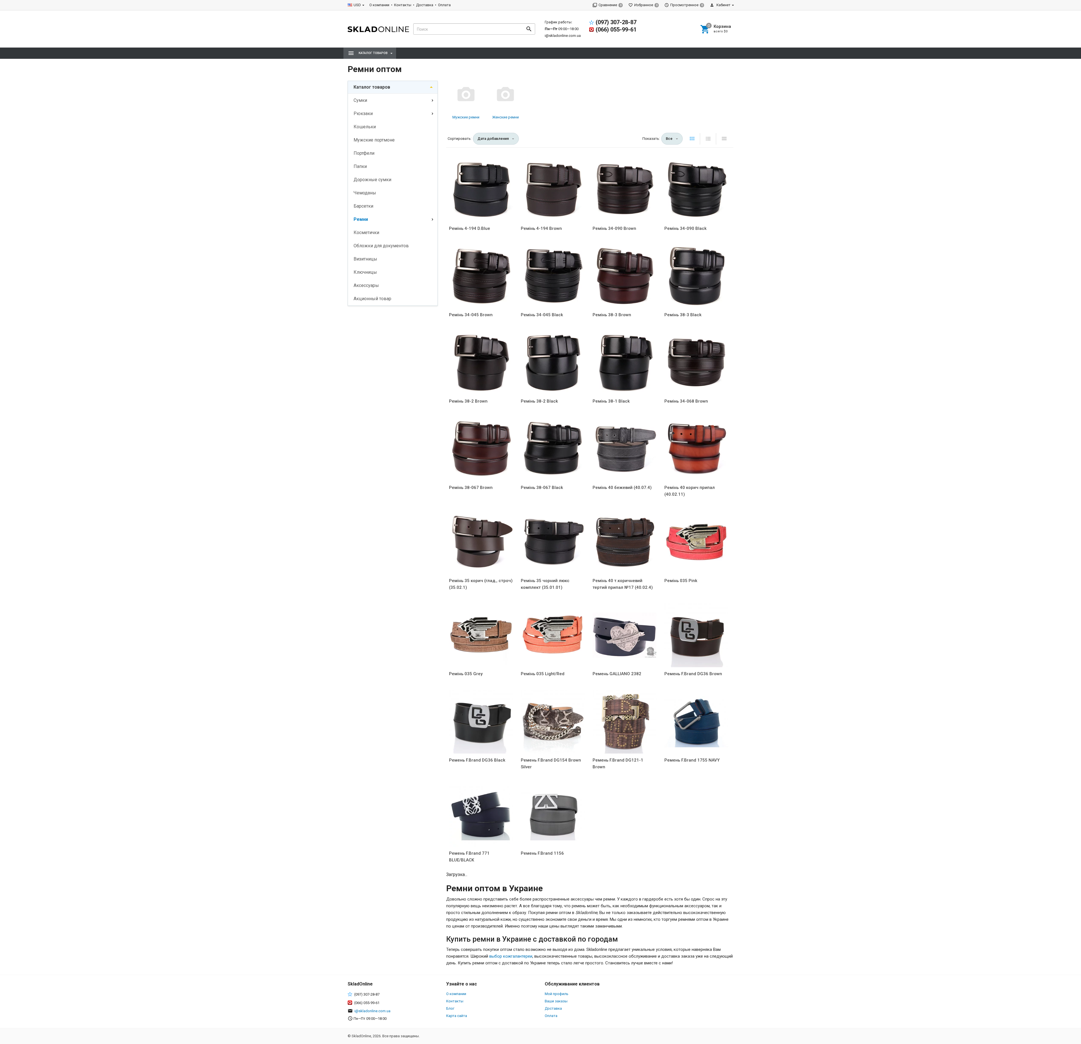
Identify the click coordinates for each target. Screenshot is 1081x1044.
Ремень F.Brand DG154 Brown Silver (551, 763)
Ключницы (365, 272)
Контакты (402, 5)
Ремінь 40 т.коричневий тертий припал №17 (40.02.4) (623, 584)
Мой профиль (556, 994)
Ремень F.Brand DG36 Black (477, 760)
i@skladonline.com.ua (563, 35)
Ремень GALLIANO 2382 (617, 673)
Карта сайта (456, 1016)
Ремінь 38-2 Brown (468, 401)
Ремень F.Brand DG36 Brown (693, 673)
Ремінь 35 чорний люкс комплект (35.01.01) (545, 584)
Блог (450, 1008)
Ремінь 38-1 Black (611, 401)
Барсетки (363, 206)
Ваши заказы (556, 1001)
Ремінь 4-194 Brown (541, 228)
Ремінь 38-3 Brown (612, 314)
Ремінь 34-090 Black (685, 228)
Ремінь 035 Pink (680, 580)
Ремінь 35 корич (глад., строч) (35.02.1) (481, 584)
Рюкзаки (363, 113)
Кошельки (365, 126)
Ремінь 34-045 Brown (471, 314)
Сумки (360, 100)
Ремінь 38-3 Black (683, 314)
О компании (379, 5)
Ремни (361, 219)
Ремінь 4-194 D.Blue (469, 228)
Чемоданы (365, 193)
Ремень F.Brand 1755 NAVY (692, 760)
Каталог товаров (372, 87)
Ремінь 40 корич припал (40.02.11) (689, 491)
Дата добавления (493, 138)
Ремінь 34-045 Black (542, 314)
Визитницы (365, 259)
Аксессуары (366, 285)
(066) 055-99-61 (616, 29)
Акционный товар (372, 298)
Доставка (424, 5)
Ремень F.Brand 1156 (542, 853)
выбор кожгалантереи (510, 956)
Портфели (364, 153)
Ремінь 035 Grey (466, 673)
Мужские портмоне (374, 140)
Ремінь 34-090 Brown (614, 228)
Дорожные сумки (372, 179)
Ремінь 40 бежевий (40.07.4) (622, 487)
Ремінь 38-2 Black (539, 401)
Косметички (366, 232)
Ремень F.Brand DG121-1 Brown (618, 763)
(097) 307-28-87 (616, 22)
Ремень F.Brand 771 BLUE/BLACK (469, 857)
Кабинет (723, 5)
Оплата (444, 5)
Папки (360, 166)
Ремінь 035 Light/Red (542, 673)
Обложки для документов (381, 245)
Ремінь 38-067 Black (542, 487)
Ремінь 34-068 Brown (686, 401)
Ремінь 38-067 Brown (471, 487)
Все (669, 138)
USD (357, 5)
